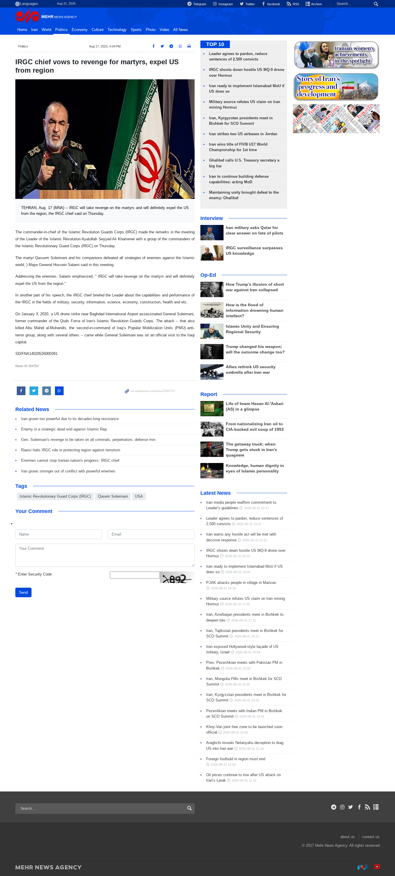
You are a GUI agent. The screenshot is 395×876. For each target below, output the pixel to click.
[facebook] (359, 807)
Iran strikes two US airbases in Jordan (243, 134)
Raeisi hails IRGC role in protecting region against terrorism (70, 450)
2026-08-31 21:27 (249, 524)
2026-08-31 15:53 (247, 652)
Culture (98, 30)
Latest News (215, 493)
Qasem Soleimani (113, 496)
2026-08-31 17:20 (237, 604)
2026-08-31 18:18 (223, 588)
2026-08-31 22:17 (256, 508)
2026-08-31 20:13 (237, 556)
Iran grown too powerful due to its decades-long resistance (70, 419)
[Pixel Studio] (374, 867)
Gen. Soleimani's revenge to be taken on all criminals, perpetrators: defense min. (88, 439)
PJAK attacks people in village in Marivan (241, 582)
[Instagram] (342, 807)
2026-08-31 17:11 (243, 620)
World (46, 30)
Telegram (199, 4)
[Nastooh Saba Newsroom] (360, 867)
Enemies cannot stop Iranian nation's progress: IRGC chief (70, 460)
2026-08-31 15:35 (237, 684)
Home (22, 30)
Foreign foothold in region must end (235, 759)
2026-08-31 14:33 (246, 700)
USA (139, 496)
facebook (273, 4)
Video (164, 30)
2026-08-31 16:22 (246, 636)
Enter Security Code (33, 574)
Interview (211, 218)
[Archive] (376, 807)
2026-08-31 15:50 (238, 668)
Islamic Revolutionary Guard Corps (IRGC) (55, 496)
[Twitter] (350, 807)
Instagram (225, 4)
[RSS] (367, 807)
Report (208, 394)
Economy (80, 30)
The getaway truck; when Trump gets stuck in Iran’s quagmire (251, 449)
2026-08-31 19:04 (237, 572)
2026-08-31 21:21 (254, 540)
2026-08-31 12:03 (223, 764)
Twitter (249, 4)
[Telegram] (333, 807)
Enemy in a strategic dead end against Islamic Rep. (64, 429)
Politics (61, 30)
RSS (295, 4)
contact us (371, 837)
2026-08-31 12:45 (235, 732)
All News (180, 30)
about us (347, 837)
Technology (117, 30)
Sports (136, 30)
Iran (34, 30)
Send (23, 592)
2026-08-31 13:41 (251, 716)
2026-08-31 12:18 (251, 748)
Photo (151, 30)
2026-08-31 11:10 (244, 780)
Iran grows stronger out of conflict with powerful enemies (68, 471)
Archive (316, 4)
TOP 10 (215, 44)
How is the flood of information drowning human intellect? (254, 310)
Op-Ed (208, 275)
